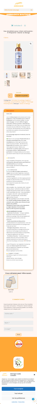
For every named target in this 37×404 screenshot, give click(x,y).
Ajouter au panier (22, 95)
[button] (34, 375)
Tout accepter (18, 389)
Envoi (18, 334)
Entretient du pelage (18, 100)
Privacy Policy (21, 402)
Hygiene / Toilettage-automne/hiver (17, 101)
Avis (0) (9, 114)
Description (10, 111)
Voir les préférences (18, 398)
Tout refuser (18, 393)
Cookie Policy (14, 402)
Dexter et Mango (25, 103)
